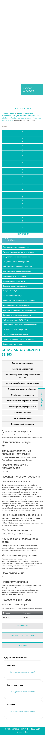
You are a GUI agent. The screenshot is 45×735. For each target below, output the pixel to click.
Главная (5, 113)
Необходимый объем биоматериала (22, 383)
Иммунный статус (10, 290)
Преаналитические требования (22, 389)
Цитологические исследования (15, 329)
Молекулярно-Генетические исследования (20, 324)
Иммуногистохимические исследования (18, 339)
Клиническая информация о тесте (22, 400)
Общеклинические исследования (16, 261)
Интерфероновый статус (12, 295)
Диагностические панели (12, 344)
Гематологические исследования (16, 247)
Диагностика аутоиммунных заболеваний (19, 300)
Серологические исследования (15, 286)
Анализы (13, 113)
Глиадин (11, 665)
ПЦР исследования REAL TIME (15, 320)
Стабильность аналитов (22, 395)
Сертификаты (22, 625)
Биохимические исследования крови (17, 266)
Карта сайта (22, 731)
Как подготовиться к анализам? (22, 672)
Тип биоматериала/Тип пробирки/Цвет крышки (22, 376)
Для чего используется (22, 363)
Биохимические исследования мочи (17, 271)
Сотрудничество (22, 645)
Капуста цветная (15, 685)
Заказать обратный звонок (22, 635)
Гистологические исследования (15, 334)
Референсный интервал (22, 424)
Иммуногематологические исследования (19, 252)
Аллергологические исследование (16, 305)
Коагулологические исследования (16, 257)
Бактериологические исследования (17, 315)
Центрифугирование (22, 418)
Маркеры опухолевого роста (14, 281)
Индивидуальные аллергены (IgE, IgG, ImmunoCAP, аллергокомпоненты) (21, 116)
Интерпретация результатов (22, 406)
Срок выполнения (22, 412)
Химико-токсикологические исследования (19, 310)
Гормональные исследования (14, 276)
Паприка (11, 705)
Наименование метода (22, 369)
